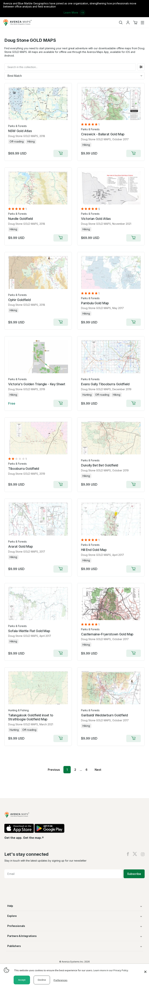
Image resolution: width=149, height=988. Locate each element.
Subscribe (134, 874)
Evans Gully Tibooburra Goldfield (105, 384)
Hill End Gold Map (94, 550)
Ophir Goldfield (19, 300)
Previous (54, 769)
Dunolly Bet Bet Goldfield (99, 465)
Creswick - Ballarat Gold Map (102, 134)
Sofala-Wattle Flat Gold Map (29, 631)
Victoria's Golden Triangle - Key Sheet (36, 384)
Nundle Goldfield (20, 219)
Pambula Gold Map (95, 303)
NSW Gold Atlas (20, 131)
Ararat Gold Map (20, 546)
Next (98, 769)
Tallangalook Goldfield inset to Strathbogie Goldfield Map (30, 717)
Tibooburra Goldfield (23, 468)
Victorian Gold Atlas (96, 219)
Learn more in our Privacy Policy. (110, 970)
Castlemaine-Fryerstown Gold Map (107, 634)
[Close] (145, 970)
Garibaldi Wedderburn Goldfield (104, 715)
